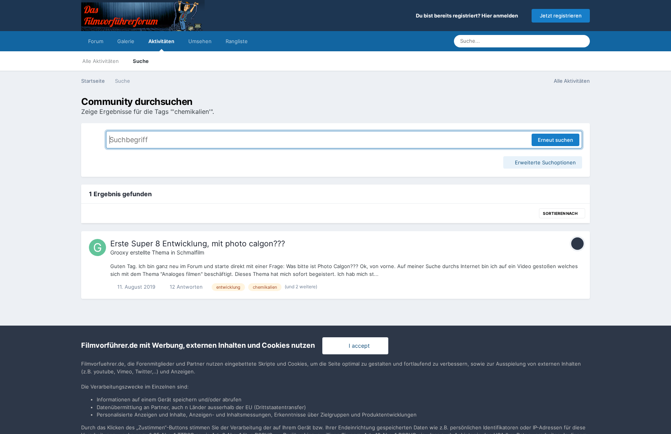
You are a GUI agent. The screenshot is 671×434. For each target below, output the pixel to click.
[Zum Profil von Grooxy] (97, 247)
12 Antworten (185, 287)
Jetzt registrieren (561, 15)
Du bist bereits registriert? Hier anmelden (468, 15)
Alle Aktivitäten (100, 61)
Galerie (125, 41)
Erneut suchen (555, 140)
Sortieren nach (560, 213)
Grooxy (119, 252)
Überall (555, 41)
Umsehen (200, 41)
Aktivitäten (161, 41)
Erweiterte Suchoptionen (544, 162)
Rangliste (237, 41)
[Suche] (582, 41)
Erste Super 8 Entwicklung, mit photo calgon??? (197, 243)
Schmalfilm (190, 252)
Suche (141, 61)
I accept (358, 345)
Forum (95, 41)
